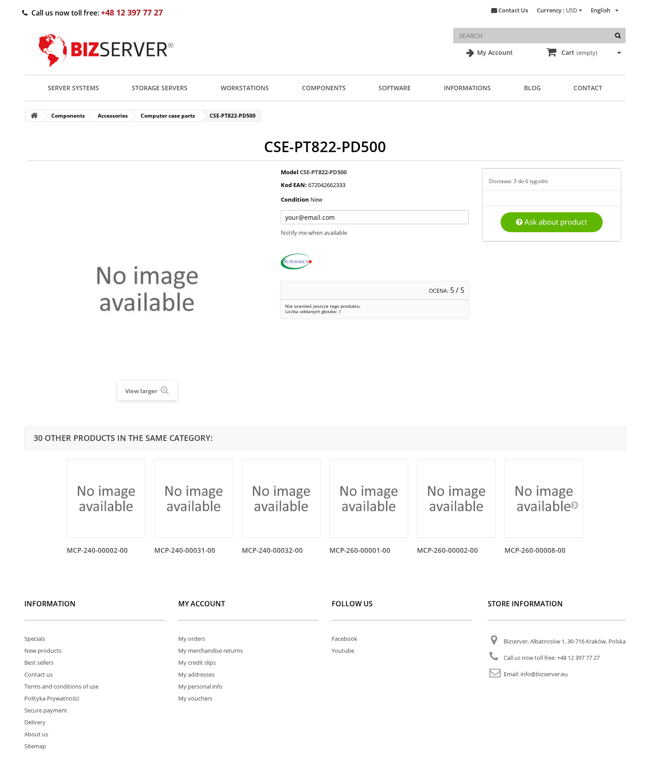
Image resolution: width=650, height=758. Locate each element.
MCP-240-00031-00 (184, 550)
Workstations (245, 88)
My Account (494, 52)
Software (395, 88)
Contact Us (513, 10)
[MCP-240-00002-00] (106, 498)
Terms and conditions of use (61, 686)
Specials (34, 639)
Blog (532, 88)
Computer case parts (168, 115)
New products (42, 651)
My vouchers (195, 698)
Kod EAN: (294, 185)
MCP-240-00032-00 (272, 550)
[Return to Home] (34, 115)
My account (201, 604)
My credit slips (197, 662)
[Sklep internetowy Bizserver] (106, 71)
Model (289, 172)
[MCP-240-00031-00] (193, 498)
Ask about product (555, 222)
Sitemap (35, 746)
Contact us (38, 674)
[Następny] (574, 504)
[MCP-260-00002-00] (456, 498)
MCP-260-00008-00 (535, 550)
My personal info (200, 686)
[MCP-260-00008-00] (544, 498)
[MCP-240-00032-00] (281, 498)
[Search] (618, 35)
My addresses (196, 674)
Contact (588, 88)
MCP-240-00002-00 (97, 550)
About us (36, 734)
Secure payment (45, 710)
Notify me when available (314, 233)
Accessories (113, 115)
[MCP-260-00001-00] (368, 498)
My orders (191, 639)
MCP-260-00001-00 (359, 550)
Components (324, 88)
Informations (467, 88)
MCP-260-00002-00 (447, 550)
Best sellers (39, 662)
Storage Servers (159, 88)
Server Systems (73, 88)
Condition (295, 199)
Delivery (35, 722)
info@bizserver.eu (544, 674)
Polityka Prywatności (51, 698)
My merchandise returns (210, 651)
